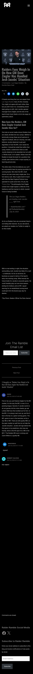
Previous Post (16, 367)
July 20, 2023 (14, 212)
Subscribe (24, 353)
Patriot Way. (6, 184)
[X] (9, 633)
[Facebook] (4, 633)
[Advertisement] (16, 28)
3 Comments (6, 83)
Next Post (16, 373)
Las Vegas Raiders (17, 83)
